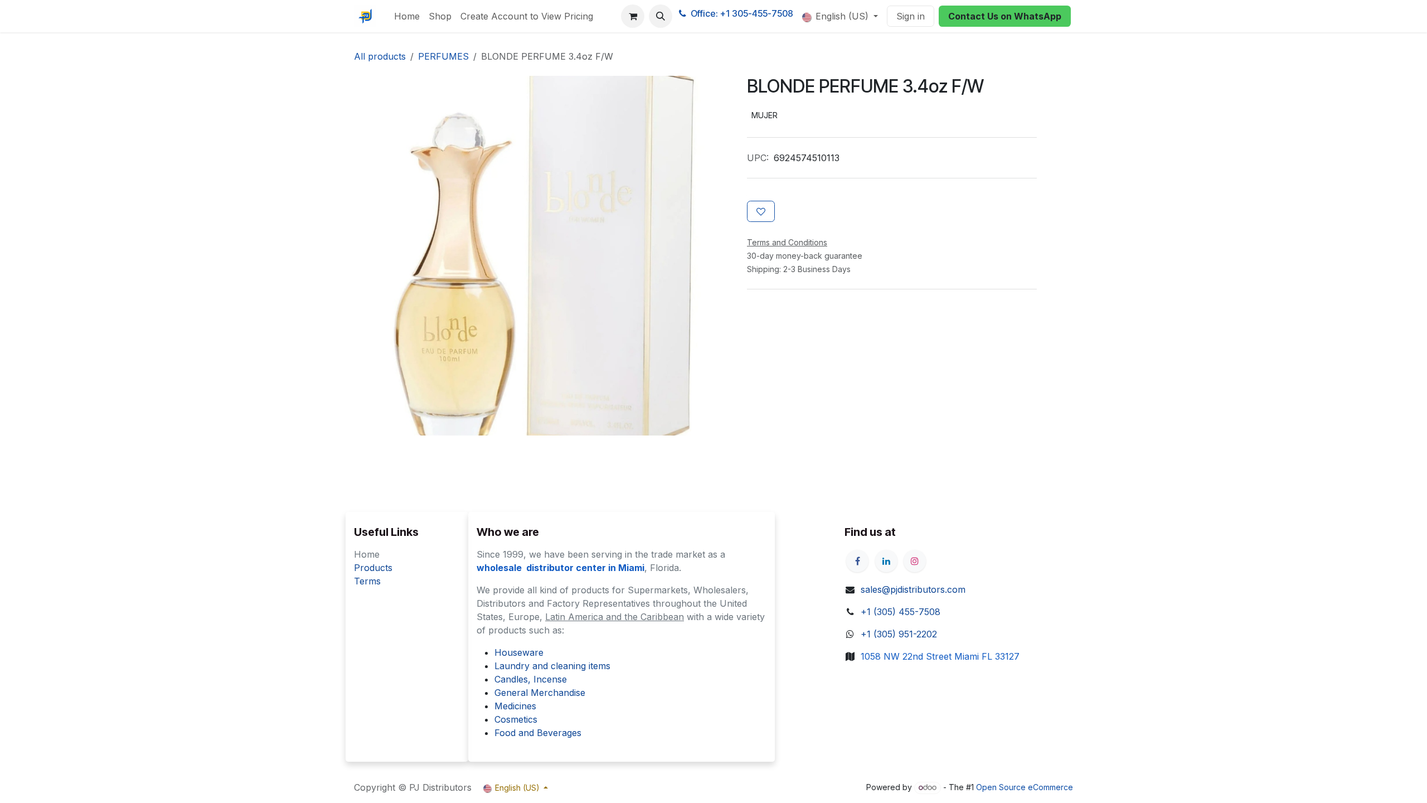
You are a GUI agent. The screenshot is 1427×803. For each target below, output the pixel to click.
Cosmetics (515, 719)
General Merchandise (539, 692)
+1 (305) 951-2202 (899, 634)
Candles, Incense (530, 679)
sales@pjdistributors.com (913, 589)
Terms (367, 581)
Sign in (910, 16)
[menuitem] (407, 16)
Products (373, 567)
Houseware (518, 652)
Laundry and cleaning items (552, 665)
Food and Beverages (537, 732)
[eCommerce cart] (632, 16)
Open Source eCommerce (1024, 787)
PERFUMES (443, 56)
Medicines (515, 706)
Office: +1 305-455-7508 (742, 13)
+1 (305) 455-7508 (900, 611)
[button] (660, 16)
